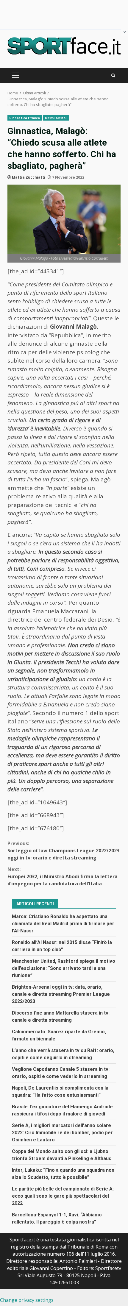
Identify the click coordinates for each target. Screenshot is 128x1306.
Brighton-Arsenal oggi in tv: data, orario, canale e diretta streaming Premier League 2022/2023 (61, 994)
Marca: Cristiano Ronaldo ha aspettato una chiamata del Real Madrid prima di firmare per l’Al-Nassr (63, 924)
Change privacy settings (27, 1300)
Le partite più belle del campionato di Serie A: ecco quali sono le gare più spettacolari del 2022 (63, 1196)
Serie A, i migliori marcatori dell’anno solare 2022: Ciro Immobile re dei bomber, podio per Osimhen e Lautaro (62, 1133)
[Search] (113, 75)
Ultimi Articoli (56, 118)
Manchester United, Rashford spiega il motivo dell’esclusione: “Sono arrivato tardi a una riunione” (63, 968)
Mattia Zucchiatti (28, 177)
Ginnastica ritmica (24, 118)
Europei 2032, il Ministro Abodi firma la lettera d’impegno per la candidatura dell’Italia (62, 876)
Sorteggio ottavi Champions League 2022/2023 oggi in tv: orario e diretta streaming (63, 850)
